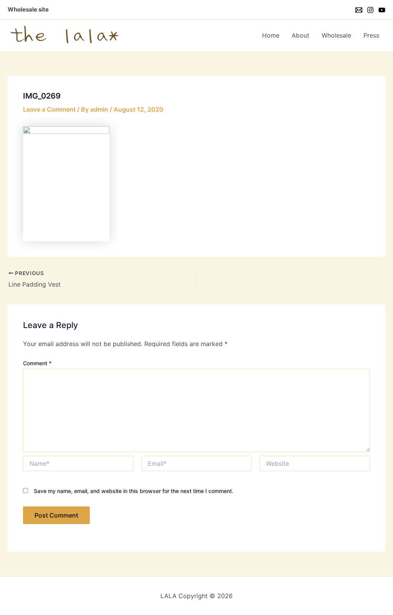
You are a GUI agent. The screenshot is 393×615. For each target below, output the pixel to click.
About (300, 35)
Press (371, 35)
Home (270, 35)
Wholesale (336, 35)
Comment (37, 363)
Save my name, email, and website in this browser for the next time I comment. (133, 491)
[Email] (358, 10)
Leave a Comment (49, 109)
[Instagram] (370, 10)
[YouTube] (381, 10)
